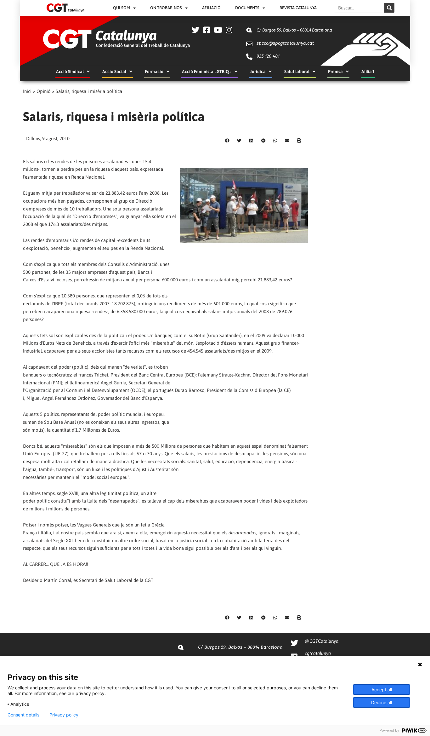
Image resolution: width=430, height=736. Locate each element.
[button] (227, 140)
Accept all (381, 689)
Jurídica (258, 71)
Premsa (335, 71)
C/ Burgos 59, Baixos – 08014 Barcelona (294, 29)
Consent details (23, 714)
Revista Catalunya (298, 7)
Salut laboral (296, 71)
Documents (247, 7)
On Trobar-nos (166, 7)
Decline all (381, 702)
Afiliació (211, 7)
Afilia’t (367, 71)
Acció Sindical (70, 71)
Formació (154, 71)
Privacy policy (63, 714)
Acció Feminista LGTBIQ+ (206, 71)
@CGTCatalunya (321, 641)
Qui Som (121, 7)
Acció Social (114, 71)
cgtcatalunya (318, 653)
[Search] (389, 8)
